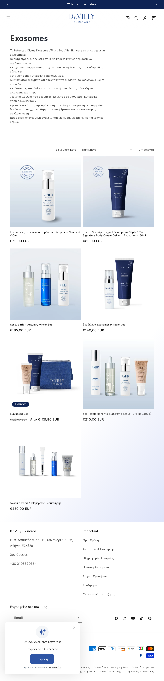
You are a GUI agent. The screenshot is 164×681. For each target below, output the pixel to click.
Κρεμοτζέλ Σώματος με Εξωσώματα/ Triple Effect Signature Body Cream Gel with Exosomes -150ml (114, 234)
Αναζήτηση (90, 585)
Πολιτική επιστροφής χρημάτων (111, 667)
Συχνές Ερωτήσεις (95, 576)
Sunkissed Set (19, 413)
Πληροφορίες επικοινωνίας (139, 671)
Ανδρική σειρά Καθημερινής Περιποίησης (35, 503)
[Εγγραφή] (77, 618)
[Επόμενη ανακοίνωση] (156, 4)
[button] (8, 18)
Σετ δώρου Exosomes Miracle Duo (104, 324)
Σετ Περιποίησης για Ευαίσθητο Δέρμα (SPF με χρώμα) (117, 413)
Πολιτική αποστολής (110, 671)
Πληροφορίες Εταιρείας (98, 558)
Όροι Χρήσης (92, 540)
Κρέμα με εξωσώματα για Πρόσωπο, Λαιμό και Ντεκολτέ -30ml (45, 234)
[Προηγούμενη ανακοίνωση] (7, 4)
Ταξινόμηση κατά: (65, 149)
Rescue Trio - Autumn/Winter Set (31, 324)
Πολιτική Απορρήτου (97, 567)
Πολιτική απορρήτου (143, 667)
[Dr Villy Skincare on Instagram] (127, 18)
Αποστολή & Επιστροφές (99, 549)
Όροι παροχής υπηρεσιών (81, 671)
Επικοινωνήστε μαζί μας (99, 594)
